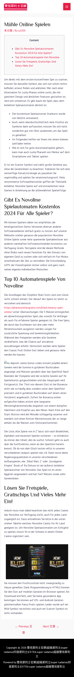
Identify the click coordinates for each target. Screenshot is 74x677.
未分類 (8, 30)
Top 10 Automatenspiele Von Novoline (37, 57)
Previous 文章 (23, 627)
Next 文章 (51, 626)
